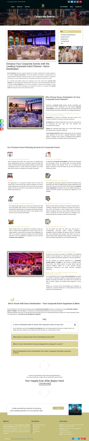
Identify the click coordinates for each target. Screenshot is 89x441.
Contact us (58, 408)
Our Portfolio (64, 6)
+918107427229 (21, 1)
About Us (19, 6)
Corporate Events (65, 41)
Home (13, 6)
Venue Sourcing (36, 428)
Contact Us (78, 6)
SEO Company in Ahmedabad (18, 438)
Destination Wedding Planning (68, 34)
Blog (71, 6)
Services (27, 6)
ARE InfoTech (29, 438)
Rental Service (64, 39)
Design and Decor (65, 37)
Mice (62, 43)
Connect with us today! (44, 383)
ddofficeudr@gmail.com (69, 434)
